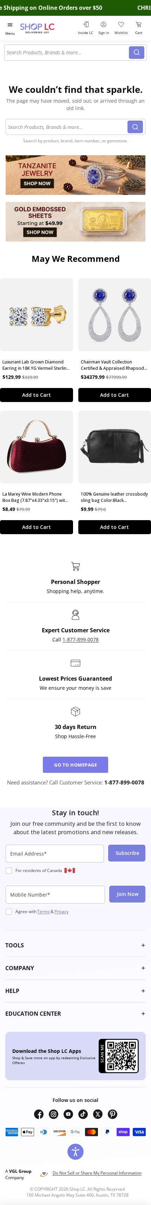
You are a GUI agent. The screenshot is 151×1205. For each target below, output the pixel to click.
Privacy (61, 911)
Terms (43, 911)
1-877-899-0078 (81, 639)
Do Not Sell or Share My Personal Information (97, 1173)
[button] (75, 945)
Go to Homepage (75, 765)
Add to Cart (36, 395)
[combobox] (68, 52)
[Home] (46, 28)
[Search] (136, 52)
